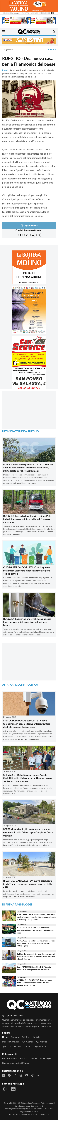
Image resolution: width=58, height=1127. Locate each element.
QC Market (41, 1048)
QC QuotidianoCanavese (29, 1110)
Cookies (33, 1065)
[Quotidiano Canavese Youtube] (26, 1081)
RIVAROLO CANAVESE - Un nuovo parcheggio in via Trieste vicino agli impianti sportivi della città (27, 890)
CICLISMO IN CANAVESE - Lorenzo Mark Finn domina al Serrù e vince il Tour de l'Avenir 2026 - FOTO (34, 989)
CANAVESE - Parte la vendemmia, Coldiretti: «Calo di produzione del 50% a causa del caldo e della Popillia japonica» (36, 923)
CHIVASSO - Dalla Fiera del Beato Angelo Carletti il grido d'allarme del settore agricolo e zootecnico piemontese (27, 784)
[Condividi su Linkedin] (32, 235)
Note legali (45, 1065)
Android (47, 1033)
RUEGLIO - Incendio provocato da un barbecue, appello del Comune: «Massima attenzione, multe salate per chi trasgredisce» (28, 474)
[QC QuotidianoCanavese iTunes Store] (13, 1095)
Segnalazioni (40, 1053)
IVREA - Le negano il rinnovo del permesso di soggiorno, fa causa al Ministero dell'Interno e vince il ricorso (36, 963)
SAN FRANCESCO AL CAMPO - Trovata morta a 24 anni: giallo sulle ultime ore (34, 975)
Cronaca (15, 1043)
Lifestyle (36, 1043)
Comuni (27, 1053)
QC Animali (27, 1048)
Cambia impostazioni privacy (15, 1069)
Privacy (23, 1065)
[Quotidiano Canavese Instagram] (21, 1081)
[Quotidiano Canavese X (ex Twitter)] (9, 1081)
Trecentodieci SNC (23, 1121)
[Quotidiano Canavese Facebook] (15, 1081)
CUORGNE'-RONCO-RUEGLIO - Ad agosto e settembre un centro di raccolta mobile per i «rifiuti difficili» (26, 577)
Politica (51, 49)
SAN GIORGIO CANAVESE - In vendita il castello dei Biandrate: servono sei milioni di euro (35, 937)
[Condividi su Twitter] (26, 235)
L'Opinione (15, 1053)
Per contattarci (9, 1065)
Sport (4, 1053)
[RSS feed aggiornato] (3, 1081)
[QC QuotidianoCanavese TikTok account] (32, 1081)
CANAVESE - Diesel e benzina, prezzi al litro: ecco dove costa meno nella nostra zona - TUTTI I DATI (36, 950)
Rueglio (5, 70)
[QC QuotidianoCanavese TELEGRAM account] (38, 1081)
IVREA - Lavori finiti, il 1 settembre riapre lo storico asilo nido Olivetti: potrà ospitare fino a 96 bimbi (28, 839)
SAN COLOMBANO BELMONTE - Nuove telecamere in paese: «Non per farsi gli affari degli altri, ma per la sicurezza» (26, 730)
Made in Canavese (10, 1048)
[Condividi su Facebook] (20, 235)
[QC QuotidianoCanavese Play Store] (5, 1095)
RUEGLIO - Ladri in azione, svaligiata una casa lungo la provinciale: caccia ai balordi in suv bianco (27, 628)
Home (5, 1043)
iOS (39, 1033)
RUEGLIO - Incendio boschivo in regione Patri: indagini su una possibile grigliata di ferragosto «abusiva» (27, 526)
